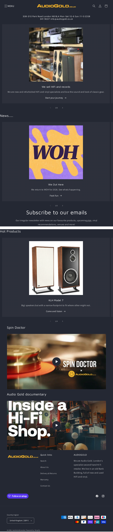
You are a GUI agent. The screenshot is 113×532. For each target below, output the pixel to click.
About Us (44, 467)
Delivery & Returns (48, 473)
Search (43, 461)
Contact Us (45, 486)
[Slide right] (63, 108)
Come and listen (54, 311)
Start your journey (54, 97)
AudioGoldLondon (19, 530)
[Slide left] (50, 108)
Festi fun (54, 195)
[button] (6, 6)
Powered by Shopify (33, 530)
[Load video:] (56, 361)
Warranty (44, 479)
